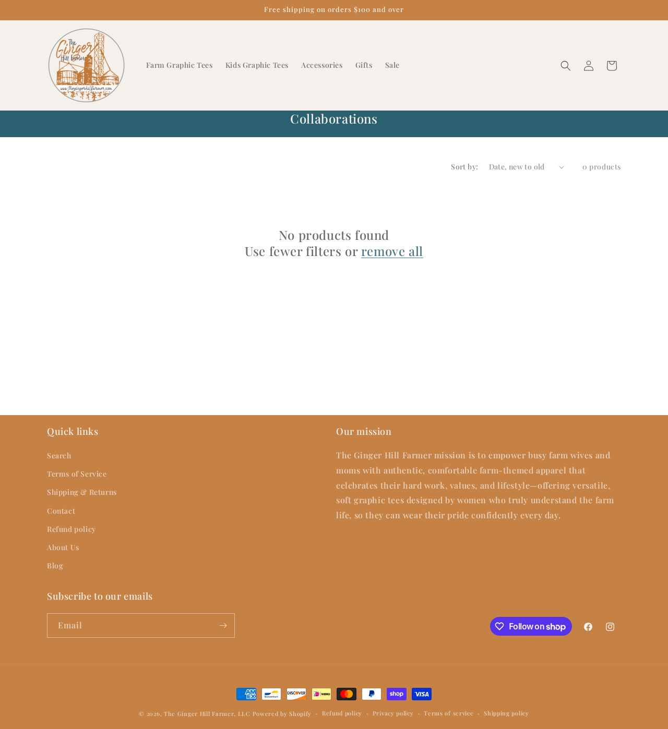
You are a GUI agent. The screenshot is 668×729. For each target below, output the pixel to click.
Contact (61, 511)
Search (59, 455)
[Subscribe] (222, 625)
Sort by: (464, 167)
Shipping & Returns (82, 492)
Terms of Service (77, 474)
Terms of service (448, 713)
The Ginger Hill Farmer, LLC (207, 714)
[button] (565, 65)
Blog (55, 565)
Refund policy (71, 529)
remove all (392, 251)
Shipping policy (506, 713)
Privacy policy (393, 713)
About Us (63, 547)
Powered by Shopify (282, 714)
